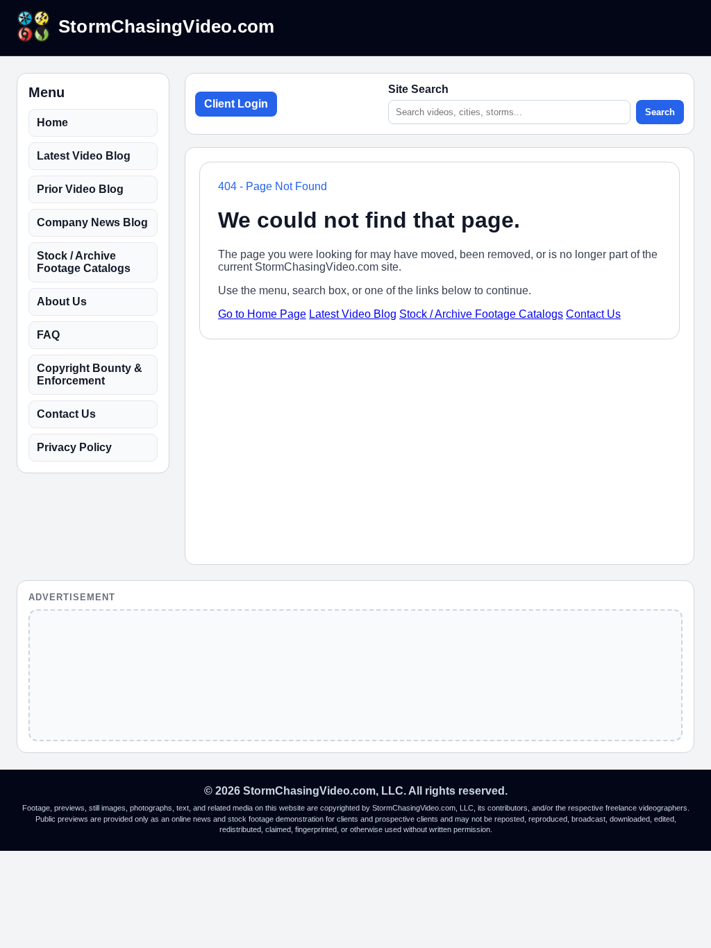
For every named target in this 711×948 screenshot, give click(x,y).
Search (660, 112)
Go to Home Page (262, 314)
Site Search (418, 89)
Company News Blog (92, 222)
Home (52, 122)
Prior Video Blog (80, 189)
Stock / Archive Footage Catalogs (84, 262)
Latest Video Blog (84, 156)
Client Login (236, 104)
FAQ (48, 335)
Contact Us (66, 414)
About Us (62, 301)
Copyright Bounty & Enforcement (89, 374)
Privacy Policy (74, 447)
